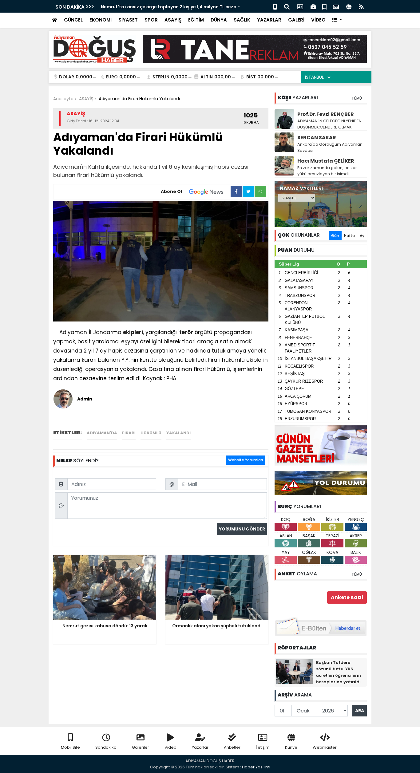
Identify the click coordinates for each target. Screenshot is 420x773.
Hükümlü (151, 433)
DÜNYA (219, 20)
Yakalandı (178, 433)
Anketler (232, 747)
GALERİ (296, 20)
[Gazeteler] (336, 6)
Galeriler (140, 747)
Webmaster (325, 747)
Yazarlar (200, 747)
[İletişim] (300, 6)
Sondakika (106, 747)
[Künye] (349, 6)
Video (170, 747)
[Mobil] (275, 6)
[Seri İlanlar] (324, 6)
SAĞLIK (242, 20)
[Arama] (287, 6)
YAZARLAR (269, 20)
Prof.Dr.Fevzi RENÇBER (325, 114)
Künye (291, 747)
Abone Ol (171, 191)
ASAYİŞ (172, 20)
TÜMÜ (356, 98)
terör (186, 332)
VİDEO (318, 20)
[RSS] (361, 6)
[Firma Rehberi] (313, 6)
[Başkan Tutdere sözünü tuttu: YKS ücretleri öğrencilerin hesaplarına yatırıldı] (294, 671)
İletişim (263, 747)
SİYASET (128, 20)
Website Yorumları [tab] (245, 460)
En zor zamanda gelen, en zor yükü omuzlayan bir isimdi (327, 171)
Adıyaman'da (102, 433)
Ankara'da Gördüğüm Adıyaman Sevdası (330, 147)
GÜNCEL (73, 20)
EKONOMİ (100, 20)
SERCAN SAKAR (316, 137)
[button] (337, 20)
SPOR (151, 20)
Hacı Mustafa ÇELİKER (325, 160)
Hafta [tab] (349, 235)
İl (90, 332)
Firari (129, 433)
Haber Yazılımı (256, 767)
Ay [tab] (362, 235)
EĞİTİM (196, 20)
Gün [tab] (335, 235)
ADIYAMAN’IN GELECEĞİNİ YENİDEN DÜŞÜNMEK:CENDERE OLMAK (329, 124)
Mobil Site (70, 747)
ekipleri (133, 332)
